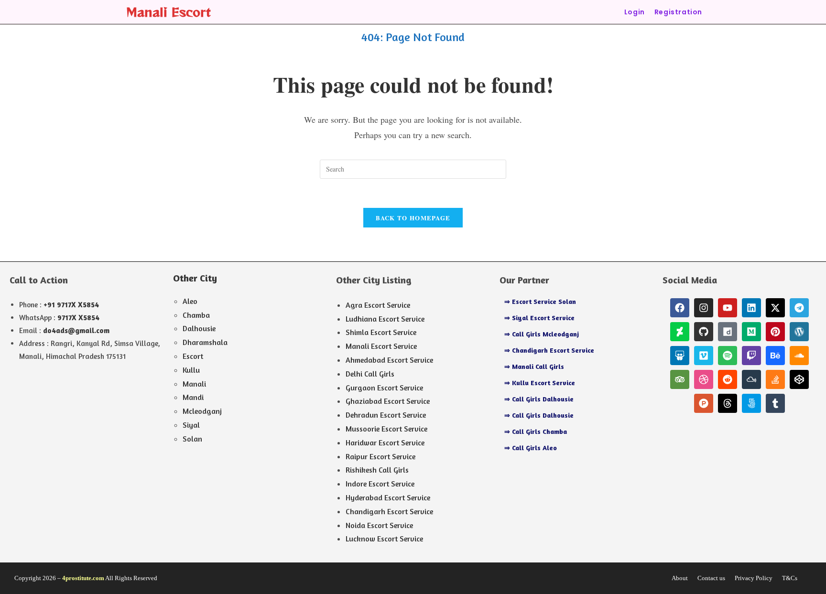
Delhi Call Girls (370, 373)
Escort (193, 356)
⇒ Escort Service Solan (540, 301)
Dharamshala (205, 342)
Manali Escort (168, 11)
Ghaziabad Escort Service (388, 401)
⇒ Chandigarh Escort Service (549, 350)
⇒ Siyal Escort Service (539, 317)
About (680, 578)
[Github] (703, 331)
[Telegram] (799, 307)
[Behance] (775, 355)
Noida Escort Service (379, 525)
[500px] (751, 403)
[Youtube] (727, 307)
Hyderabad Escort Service (388, 497)
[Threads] (727, 403)
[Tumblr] (775, 403)
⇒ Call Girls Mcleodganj (541, 334)
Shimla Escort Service (381, 332)
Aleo (190, 301)
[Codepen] (799, 379)
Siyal (191, 425)
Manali (194, 384)
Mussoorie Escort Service (386, 428)
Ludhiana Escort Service (385, 319)
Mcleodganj (202, 411)
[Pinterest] (775, 331)
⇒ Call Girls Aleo (530, 447)
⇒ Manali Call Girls (534, 366)
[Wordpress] (799, 331)
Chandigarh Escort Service (389, 511)
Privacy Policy (753, 578)
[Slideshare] (679, 355)
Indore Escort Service (380, 483)
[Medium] (751, 331)
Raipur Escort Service (380, 456)
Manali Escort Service (381, 346)
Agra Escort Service (378, 305)
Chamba (196, 315)
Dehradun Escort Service (386, 415)
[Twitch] (751, 355)
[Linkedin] (751, 307)
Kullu (191, 370)
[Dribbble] (703, 379)
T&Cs (789, 578)
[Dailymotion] (727, 331)
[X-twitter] (775, 307)
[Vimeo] (703, 355)
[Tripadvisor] (679, 379)
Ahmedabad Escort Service (389, 360)
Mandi (193, 397)
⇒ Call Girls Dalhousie (539, 399)
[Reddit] (727, 379)
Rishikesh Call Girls (377, 470)
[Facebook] (679, 307)
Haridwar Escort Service (385, 442)
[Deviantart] (679, 331)
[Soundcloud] (799, 355)
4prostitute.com (83, 578)
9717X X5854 (78, 317)
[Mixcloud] (751, 379)
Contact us (711, 578)
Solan (192, 438)
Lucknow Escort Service (384, 538)
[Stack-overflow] (775, 379)
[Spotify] (727, 355)
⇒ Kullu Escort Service (539, 382)
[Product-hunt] (703, 403)
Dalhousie (199, 328)
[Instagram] (703, 307)
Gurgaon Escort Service (384, 387)
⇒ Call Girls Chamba (535, 431)
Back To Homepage (413, 217)
